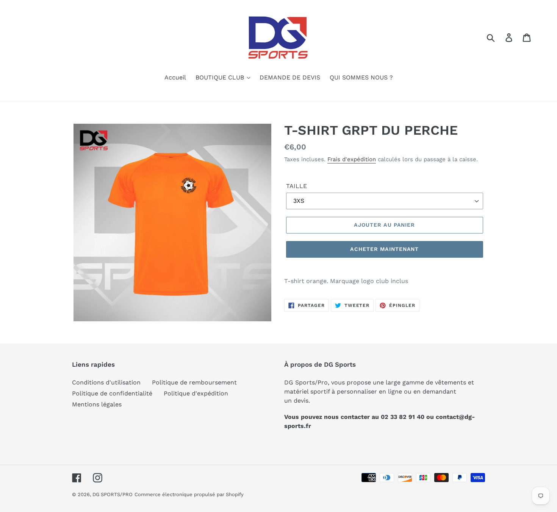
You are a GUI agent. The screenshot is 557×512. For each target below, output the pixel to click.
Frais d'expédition (351, 159)
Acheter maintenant (384, 249)
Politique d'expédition (196, 393)
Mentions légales (97, 404)
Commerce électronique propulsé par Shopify (189, 494)
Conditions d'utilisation (106, 382)
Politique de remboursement (194, 382)
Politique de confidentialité (112, 393)
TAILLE (296, 186)
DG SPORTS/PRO (112, 494)
